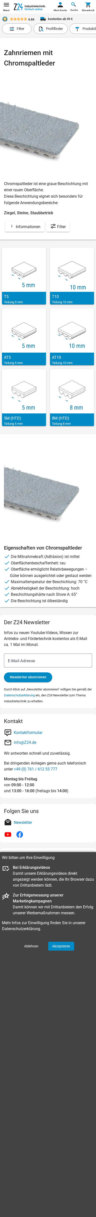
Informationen (27, 226)
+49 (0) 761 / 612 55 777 (35, 769)
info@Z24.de (25, 742)
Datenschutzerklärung (19, 695)
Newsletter (23, 822)
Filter (61, 226)
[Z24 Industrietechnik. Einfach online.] (30, 6)
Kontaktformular (28, 732)
